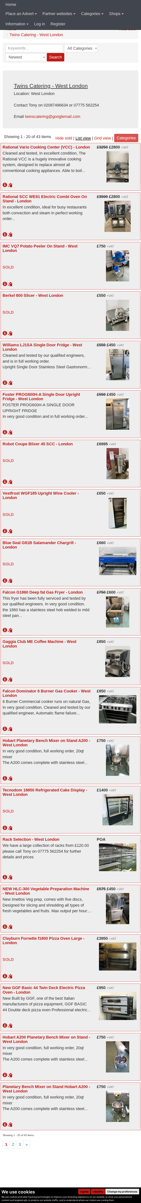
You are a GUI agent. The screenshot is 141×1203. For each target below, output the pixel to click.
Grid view (102, 138)
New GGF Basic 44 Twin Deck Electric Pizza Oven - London (44, 989)
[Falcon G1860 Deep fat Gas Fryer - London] (117, 610)
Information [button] (15, 24)
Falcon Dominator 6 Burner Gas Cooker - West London (47, 693)
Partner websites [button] (57, 13)
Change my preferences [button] (122, 1191)
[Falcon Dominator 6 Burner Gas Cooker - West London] (117, 707)
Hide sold (63, 138)
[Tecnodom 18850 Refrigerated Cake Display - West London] (117, 807)
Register (57, 24)
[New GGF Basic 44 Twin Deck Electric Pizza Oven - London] (117, 1003)
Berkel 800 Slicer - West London (33, 295)
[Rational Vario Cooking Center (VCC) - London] (117, 164)
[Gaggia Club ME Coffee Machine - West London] (117, 659)
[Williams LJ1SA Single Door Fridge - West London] (117, 362)
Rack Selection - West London (31, 839)
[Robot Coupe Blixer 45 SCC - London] (117, 461)
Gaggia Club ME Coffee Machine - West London (39, 643)
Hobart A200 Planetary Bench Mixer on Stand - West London (46, 1039)
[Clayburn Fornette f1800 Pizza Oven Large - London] (117, 954)
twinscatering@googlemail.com (52, 116)
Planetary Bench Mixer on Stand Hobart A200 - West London (46, 1088)
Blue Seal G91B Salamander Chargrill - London (39, 544)
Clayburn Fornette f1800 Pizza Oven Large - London (43, 940)
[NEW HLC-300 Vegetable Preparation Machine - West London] (117, 906)
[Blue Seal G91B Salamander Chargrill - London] (117, 558)
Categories (126, 138)
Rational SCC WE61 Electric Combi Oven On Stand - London (45, 198)
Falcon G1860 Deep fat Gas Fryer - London (43, 592)
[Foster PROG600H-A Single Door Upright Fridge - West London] (117, 412)
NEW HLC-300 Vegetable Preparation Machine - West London (46, 891)
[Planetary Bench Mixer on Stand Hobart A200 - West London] (117, 1104)
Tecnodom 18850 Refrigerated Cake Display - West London (45, 792)
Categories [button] (90, 13)
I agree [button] (84, 1191)
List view (83, 138)
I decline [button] (98, 1191)
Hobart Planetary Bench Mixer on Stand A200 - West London (46, 742)
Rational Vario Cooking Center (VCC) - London (46, 147)
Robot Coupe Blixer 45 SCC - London (38, 444)
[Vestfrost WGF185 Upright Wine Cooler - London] (117, 511)
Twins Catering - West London (36, 34)
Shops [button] (114, 13)
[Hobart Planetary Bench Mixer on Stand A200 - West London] (117, 758)
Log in (39, 24)
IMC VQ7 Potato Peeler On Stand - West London (40, 248)
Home (11, 4)
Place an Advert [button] (20, 13)
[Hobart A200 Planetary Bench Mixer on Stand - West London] (117, 1054)
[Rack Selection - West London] (117, 855)
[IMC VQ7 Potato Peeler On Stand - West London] (117, 263)
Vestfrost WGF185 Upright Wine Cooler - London (41, 495)
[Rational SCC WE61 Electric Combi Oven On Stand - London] (117, 214)
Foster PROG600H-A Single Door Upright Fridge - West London (41, 396)
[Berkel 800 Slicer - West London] (117, 313)
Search (55, 57)
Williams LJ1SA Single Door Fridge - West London (42, 347)
